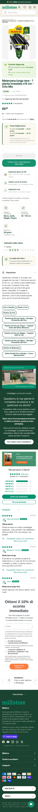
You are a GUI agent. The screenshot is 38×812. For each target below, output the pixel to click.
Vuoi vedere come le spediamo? (19, 442)
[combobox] (19, 12)
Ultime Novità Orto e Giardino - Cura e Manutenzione (19, 354)
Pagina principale (8, 19)
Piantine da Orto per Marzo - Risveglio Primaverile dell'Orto (19, 341)
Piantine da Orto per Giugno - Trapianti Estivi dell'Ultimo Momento (19, 327)
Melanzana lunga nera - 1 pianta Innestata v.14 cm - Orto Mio (18, 21)
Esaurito (19, 156)
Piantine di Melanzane (11, 348)
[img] (7, 516)
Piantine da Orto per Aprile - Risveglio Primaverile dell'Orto (19, 319)
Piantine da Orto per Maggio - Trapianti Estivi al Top (19, 334)
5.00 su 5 (24, 474)
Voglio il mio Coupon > (19, 667)
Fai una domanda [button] (19, 502)
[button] (7, 103)
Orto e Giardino (9, 307)
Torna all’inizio (18, 694)
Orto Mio (6, 91)
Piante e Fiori (23, 307)
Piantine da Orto (9, 313)
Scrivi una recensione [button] (19, 497)
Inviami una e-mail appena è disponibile (19, 163)
